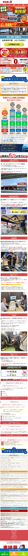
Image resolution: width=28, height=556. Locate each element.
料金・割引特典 (4, 5)
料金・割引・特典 (14, 530)
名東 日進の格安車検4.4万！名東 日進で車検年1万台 (14, 541)
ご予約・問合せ (14, 535)
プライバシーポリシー (14, 538)
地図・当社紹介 (14, 532)
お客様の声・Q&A (14, 536)
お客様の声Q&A (23, 5)
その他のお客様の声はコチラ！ (14, 507)
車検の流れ (14, 533)
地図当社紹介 (14, 5)
